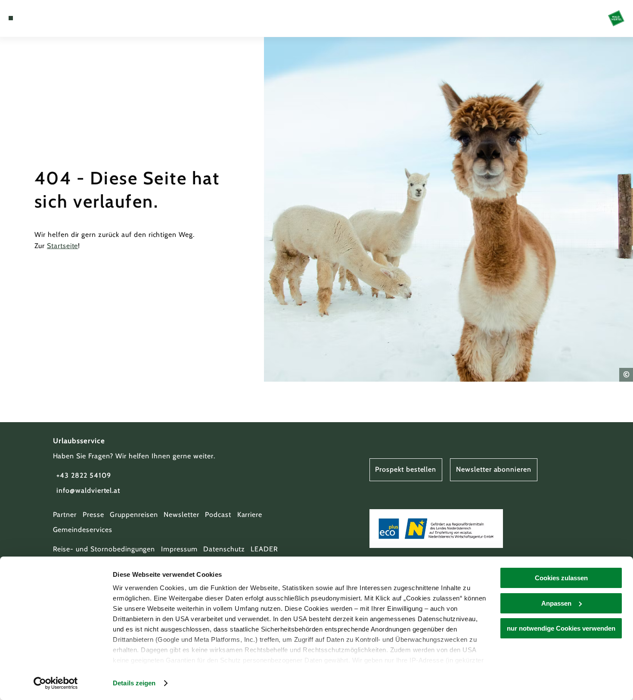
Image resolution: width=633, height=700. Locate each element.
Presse (93, 514)
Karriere (250, 514)
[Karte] (31, 18)
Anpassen (556, 603)
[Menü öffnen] (11, 18)
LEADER (264, 549)
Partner (65, 514)
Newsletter (181, 514)
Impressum (179, 549)
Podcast (218, 514)
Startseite (62, 246)
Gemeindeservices (82, 530)
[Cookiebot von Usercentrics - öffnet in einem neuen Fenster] (55, 683)
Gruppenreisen (134, 514)
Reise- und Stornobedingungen (104, 549)
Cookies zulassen (561, 578)
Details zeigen (134, 683)
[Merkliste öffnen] (42, 18)
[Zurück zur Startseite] (616, 18)
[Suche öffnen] (53, 18)
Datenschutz (224, 549)
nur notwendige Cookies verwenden (561, 628)
